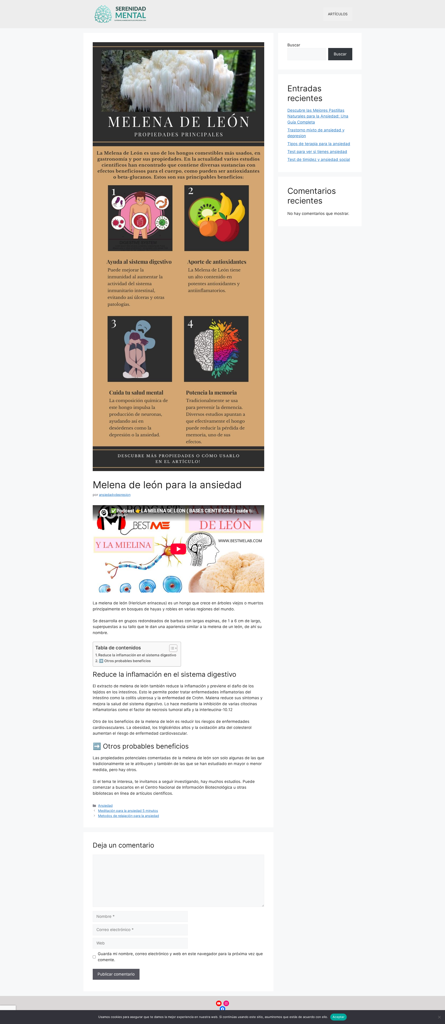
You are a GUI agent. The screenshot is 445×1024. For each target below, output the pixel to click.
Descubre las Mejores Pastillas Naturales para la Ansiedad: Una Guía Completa (317, 116)
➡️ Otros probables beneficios (125, 661)
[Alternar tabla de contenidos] (171, 648)
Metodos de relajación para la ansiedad (128, 816)
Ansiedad (105, 805)
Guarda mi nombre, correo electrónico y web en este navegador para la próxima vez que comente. (180, 956)
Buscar (293, 45)
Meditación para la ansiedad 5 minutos (128, 811)
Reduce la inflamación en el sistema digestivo (137, 655)
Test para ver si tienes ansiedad (317, 151)
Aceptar (338, 1017)
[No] (439, 1017)
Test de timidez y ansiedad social (318, 159)
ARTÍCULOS (338, 14)
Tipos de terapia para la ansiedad (318, 143)
